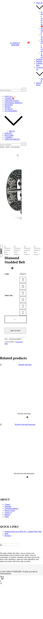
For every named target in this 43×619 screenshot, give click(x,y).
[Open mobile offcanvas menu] (1, 44)
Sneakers (39, 59)
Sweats (42, 37)
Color (7, 274)
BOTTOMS (9, 135)
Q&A (7, 517)
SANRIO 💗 (9, 99)
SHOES (8, 107)
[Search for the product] (24, 90)
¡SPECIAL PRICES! (12, 139)
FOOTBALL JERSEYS (13, 103)
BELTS (12, 131)
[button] (18, 155)
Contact (7, 504)
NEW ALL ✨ (10, 96)
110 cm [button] (23, 293)
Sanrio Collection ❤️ (42, 19)
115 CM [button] (23, 299)
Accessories (15, 147)
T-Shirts (42, 55)
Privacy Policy (10, 510)
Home (2, 147)
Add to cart (15, 331)
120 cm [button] (23, 306)
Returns (7, 515)
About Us (8, 513)
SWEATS (8, 133)
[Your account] (21, 44)
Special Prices (38, 84)
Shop (8, 147)
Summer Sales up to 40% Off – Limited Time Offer (23, 531)
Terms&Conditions (11, 508)
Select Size (9, 295)
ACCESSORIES (11, 111)
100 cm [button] (23, 280)
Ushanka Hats (39, 64)
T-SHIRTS (8, 137)
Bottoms (39, 61)
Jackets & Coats (42, 46)
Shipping (8, 506)
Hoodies (42, 31)
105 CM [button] (23, 286)
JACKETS (9, 109)
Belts (42, 80)
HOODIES (9, 105)
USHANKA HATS (12, 101)
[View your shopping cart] (27, 44)
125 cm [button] (23, 312)
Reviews (8, 536)
